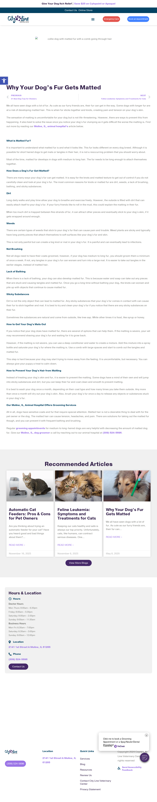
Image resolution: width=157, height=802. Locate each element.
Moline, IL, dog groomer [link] (35, 432)
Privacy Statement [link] (90, 789)
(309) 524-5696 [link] (112, 432)
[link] (4, 81)
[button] (144, 757)
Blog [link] (82, 764)
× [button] (146, 735)
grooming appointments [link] (30, 428)
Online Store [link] (85, 10)
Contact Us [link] (71, 10)
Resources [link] (86, 769)
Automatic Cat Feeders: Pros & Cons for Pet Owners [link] (29, 514)
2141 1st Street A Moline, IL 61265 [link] (29, 647)
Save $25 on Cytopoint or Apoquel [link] (94, 3)
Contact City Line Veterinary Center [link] (95, 782)
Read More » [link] (17, 545)
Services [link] (85, 758)
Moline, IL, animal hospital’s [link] (51, 126)
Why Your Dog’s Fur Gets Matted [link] (125, 512)
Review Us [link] (86, 775)
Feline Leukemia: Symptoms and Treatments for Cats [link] (76, 514)
